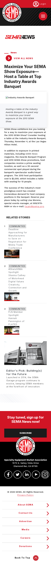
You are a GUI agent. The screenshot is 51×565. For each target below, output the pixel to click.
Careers (25, 538)
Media (25, 529)
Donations (25, 546)
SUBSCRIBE (26, 433)
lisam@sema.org (34, 206)
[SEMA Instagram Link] (44, 475)
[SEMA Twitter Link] (16, 475)
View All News (23, 58)
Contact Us (25, 513)
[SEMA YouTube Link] (35, 475)
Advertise (25, 521)
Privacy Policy (25, 495)
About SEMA (25, 504)
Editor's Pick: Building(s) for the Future (24, 372)
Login (42, 3)
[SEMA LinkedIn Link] (25, 475)
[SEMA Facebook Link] (7, 475)
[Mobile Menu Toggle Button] (43, 16)
